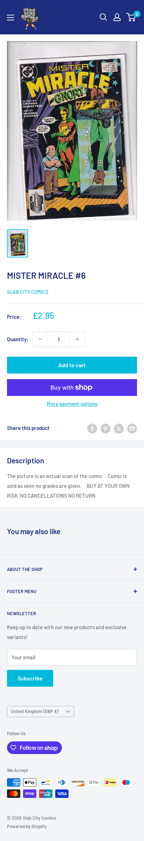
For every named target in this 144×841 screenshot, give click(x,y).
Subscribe (30, 678)
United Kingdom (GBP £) (34, 711)
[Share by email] (132, 428)
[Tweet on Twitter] (119, 428)
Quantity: (17, 339)
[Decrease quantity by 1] (40, 339)
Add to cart (72, 365)
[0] (131, 17)
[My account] (117, 17)
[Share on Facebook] (92, 428)
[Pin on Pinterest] (105, 428)
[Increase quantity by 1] (77, 339)
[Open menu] (10, 17)
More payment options (72, 404)
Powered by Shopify (26, 826)
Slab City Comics (27, 292)
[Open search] (103, 17)
